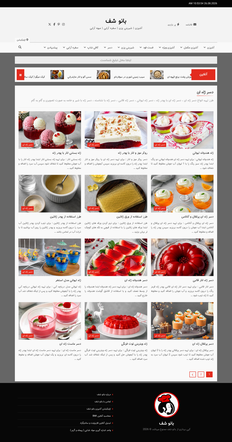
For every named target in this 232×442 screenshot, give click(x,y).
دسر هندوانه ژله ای (136, 280)
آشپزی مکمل (191, 48)
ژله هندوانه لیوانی (203, 153)
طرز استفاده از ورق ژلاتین (132, 216)
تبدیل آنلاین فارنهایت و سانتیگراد (95, 423)
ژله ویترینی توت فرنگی (134, 344)
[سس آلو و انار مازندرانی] (73, 74)
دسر (109, 48)
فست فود (148, 48)
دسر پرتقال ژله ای (203, 344)
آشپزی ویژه (168, 48)
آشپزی (210, 48)
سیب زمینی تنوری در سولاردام (145, 77)
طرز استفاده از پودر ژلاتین (65, 216)
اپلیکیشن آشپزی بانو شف (99, 409)
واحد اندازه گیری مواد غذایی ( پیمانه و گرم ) (90, 430)
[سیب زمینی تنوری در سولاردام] (119, 74)
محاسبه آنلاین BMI (102, 416)
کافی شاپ (92, 48)
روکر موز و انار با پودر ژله (132, 153)
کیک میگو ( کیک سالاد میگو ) (46, 77)
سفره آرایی (72, 48)
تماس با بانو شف (103, 401)
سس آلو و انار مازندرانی (95, 77)
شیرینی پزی (127, 48)
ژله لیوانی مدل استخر (68, 280)
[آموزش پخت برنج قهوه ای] (172, 74)
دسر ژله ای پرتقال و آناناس (197, 216)
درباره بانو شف (104, 394)
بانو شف (116, 21)
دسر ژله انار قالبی (203, 280)
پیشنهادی (52, 48)
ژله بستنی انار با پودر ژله (66, 153)
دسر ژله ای (160, 145)
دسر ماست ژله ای (70, 344)
